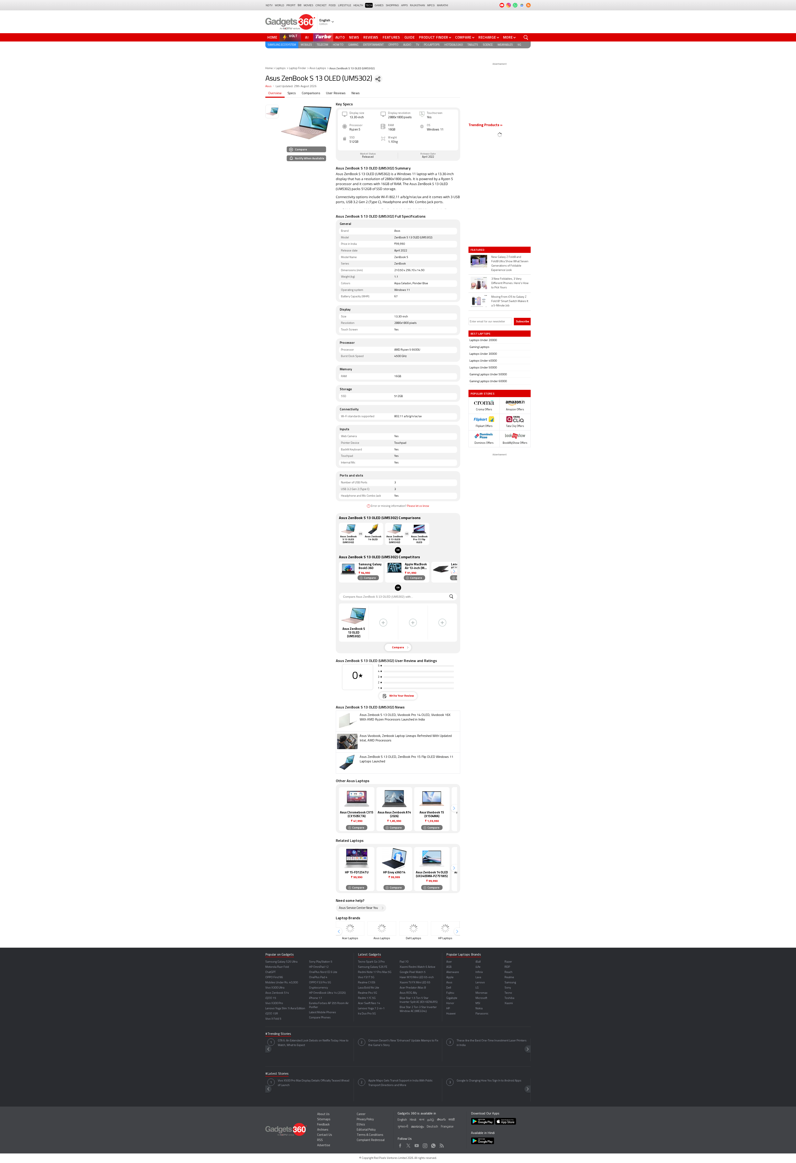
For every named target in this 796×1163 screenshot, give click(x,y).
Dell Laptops (413, 938)
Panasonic (482, 1013)
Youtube (416, 1145)
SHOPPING (392, 5)
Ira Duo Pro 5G (367, 1013)
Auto (340, 37)
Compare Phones (320, 1017)
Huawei (451, 1013)
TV (417, 44)
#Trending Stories (278, 1034)
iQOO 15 (270, 998)
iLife (478, 967)
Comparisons (311, 93)
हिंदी (299, 5)
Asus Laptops (317, 68)
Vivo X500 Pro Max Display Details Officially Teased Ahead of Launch (313, 1083)
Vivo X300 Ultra (274, 987)
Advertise (323, 1145)
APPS (404, 5)
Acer (449, 961)
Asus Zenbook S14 (277, 993)
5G (519, 44)
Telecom (322, 44)
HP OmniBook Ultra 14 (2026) (327, 993)
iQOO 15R (271, 1013)
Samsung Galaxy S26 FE (372, 967)
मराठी (452, 1120)
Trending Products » (485, 125)
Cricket (320, 5)
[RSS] (528, 5)
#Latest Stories (277, 1073)
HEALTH (358, 5)
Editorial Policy (366, 1129)
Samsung (510, 982)
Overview (275, 93)
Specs (292, 93)
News (354, 37)
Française (447, 1126)
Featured (478, 250)
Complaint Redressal (371, 1140)
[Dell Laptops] (413, 928)
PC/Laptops (432, 44)
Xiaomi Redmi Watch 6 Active (417, 967)
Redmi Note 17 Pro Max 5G (374, 972)
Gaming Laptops (479, 347)
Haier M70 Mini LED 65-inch (417, 977)
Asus (268, 86)
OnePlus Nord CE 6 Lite (323, 972)
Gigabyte (451, 998)
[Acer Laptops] (350, 928)
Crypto (393, 44)
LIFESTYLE (344, 5)
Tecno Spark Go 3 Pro (371, 961)
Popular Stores (482, 393)
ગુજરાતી (403, 1126)
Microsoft (481, 998)
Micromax (481, 993)
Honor (450, 1003)
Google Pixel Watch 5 (413, 972)
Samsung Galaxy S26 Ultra (281, 961)
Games (379, 5)
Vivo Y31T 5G (366, 977)
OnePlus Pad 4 (318, 977)
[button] (454, 571)
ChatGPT (270, 972)
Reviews (370, 37)
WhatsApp (433, 1145)
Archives (322, 1129)
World (279, 5)
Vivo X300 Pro (274, 1003)
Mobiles (306, 44)
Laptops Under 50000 (483, 367)
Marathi (442, 5)
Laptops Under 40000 (483, 360)
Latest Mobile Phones (322, 1012)
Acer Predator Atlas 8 (413, 987)
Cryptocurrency (318, 987)
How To (338, 44)
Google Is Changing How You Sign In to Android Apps (489, 1080)
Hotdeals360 (453, 44)
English (402, 1120)
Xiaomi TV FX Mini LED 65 (415, 982)
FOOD (332, 5)
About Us (323, 1114)
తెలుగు (441, 1119)
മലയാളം (417, 1126)
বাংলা (421, 1120)
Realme (509, 977)
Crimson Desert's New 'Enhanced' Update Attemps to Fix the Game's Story (403, 1043)
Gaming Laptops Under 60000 (488, 381)
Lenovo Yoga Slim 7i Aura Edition (285, 1008)
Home (272, 37)
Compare (463, 37)
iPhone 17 (315, 998)
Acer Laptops (350, 938)
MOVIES (308, 5)
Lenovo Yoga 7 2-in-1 (371, 1008)
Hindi (413, 1120)
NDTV (269, 5)
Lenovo (480, 982)
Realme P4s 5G (367, 993)
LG (477, 987)
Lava (478, 977)
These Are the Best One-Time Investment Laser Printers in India (492, 1043)
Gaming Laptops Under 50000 (488, 374)
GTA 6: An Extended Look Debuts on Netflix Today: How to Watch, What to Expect (313, 1043)
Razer (508, 961)
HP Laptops (445, 938)
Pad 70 (404, 961)
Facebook (400, 1145)
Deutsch (432, 1126)
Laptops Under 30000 (483, 354)
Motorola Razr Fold (277, 967)
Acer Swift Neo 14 (369, 1003)
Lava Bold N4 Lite (368, 987)
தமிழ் (430, 1120)
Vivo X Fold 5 (273, 1018)
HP (448, 1008)
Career (361, 1114)
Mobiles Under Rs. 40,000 (281, 982)
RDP (507, 967)
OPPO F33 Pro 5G (320, 982)
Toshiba (509, 998)
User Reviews (336, 93)
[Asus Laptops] (382, 928)
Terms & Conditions (370, 1135)
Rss (441, 1145)
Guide (409, 37)
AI (307, 37)
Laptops (281, 68)
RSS (320, 1140)
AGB (449, 967)
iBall (478, 961)
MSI (478, 1003)
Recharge (487, 37)
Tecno (508, 993)
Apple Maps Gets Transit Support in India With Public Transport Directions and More (400, 1083)
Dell (448, 987)
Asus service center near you (358, 908)
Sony (508, 987)
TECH (368, 5)
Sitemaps (323, 1119)
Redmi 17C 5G (367, 998)
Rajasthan (417, 5)
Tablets (472, 44)
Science (488, 44)
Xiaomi (509, 1003)
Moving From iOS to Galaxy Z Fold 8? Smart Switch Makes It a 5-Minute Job (509, 301)
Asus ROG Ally (408, 993)
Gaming (353, 44)
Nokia (479, 1008)
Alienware (452, 972)
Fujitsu (450, 993)
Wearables (505, 44)
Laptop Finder (297, 68)
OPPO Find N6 (274, 977)
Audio (407, 44)
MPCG (431, 5)
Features (391, 37)
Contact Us (324, 1135)
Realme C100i (366, 982)
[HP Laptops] (445, 928)
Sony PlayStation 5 (320, 961)
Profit (290, 5)
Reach (508, 972)
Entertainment (373, 44)
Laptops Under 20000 (483, 340)
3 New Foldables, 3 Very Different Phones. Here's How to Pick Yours (510, 283)
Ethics (361, 1124)
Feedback (323, 1124)
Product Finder (433, 37)
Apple (450, 977)
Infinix (479, 972)
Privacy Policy (365, 1119)
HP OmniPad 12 (319, 967)
